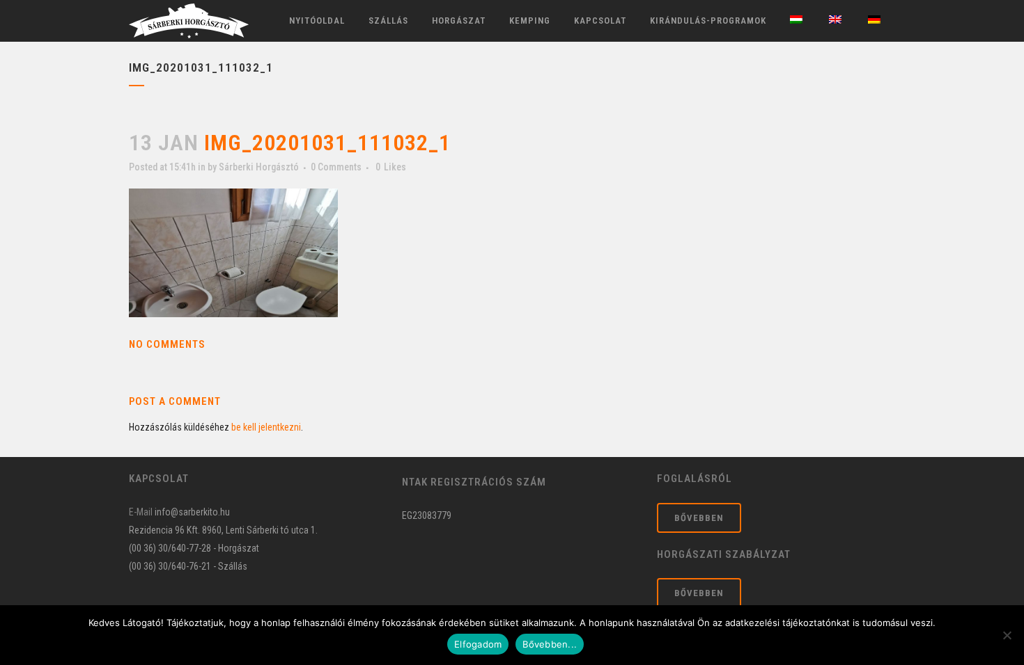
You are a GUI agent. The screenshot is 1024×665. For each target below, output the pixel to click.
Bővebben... (549, 644)
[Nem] (1007, 635)
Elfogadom (478, 644)
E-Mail (141, 512)
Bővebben (699, 518)
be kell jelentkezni (266, 427)
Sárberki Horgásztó (259, 167)
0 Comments (336, 167)
